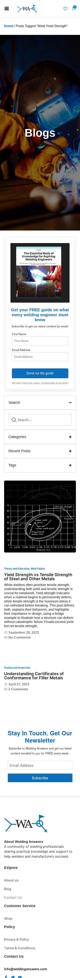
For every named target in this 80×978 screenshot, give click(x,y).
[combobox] (40, 420)
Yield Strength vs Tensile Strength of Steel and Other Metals (38, 576)
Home (8, 26)
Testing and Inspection (17, 667)
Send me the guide (40, 373)
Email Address (21, 349)
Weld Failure (38, 568)
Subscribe (40, 777)
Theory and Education (17, 568)
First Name (19, 334)
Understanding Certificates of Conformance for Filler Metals (34, 675)
